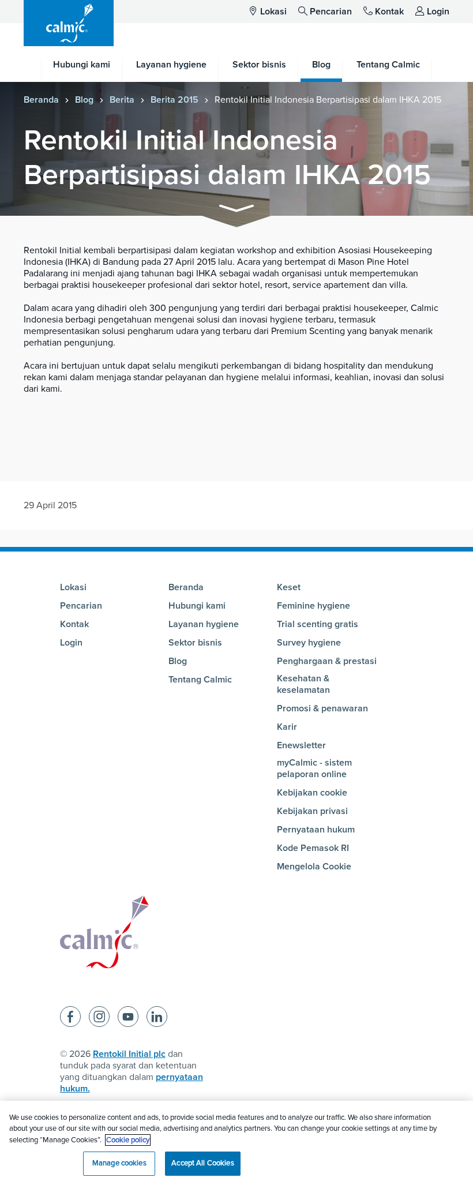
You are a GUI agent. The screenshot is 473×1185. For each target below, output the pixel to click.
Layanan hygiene (203, 624)
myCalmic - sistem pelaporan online (314, 768)
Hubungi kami (197, 606)
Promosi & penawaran (322, 708)
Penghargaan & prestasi (327, 661)
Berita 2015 (174, 100)
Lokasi (273, 11)
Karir (287, 727)
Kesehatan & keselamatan (303, 684)
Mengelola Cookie (314, 866)
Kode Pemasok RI (313, 848)
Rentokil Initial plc (129, 1054)
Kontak (389, 11)
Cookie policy (127, 1140)
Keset (289, 587)
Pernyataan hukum (316, 829)
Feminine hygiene (313, 606)
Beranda (41, 100)
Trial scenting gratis (317, 624)
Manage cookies (119, 1163)
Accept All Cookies (202, 1163)
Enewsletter (301, 745)
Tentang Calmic (200, 679)
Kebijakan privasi (312, 811)
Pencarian (331, 11)
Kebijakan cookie (312, 792)
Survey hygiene (309, 642)
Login (438, 11)
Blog (84, 100)
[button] (236, 210)
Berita (122, 100)
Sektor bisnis (195, 642)
